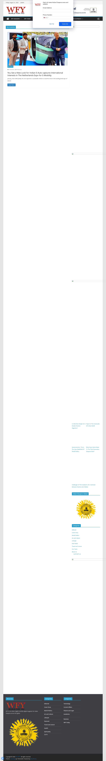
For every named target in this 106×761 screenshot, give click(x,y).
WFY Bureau (19, 69)
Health (46, 728)
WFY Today (27, 19)
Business (66, 719)
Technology (67, 703)
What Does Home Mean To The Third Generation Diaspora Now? (92, 449)
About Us (74, 552)
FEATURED (75, 543)
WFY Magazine (15, 19)
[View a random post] (98, 19)
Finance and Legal (69, 710)
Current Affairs (68, 707)
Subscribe (65, 24)
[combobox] (46, 17)
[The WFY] (8, 19)
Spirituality (47, 731)
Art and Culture (76, 538)
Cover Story (75, 532)
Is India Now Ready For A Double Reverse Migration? (78, 426)
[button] (21, 19)
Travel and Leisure (77, 546)
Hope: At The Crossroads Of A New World (93, 425)
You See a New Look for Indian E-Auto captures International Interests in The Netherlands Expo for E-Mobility (35, 74)
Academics (67, 714)
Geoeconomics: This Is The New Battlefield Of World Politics (78, 449)
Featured (46, 721)
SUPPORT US (77, 554)
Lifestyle (74, 541)
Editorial (74, 530)
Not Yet (52, 24)
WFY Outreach (76, 19)
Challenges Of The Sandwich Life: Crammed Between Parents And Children (83, 486)
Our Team (74, 549)
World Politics (75, 535)
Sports (46, 734)
